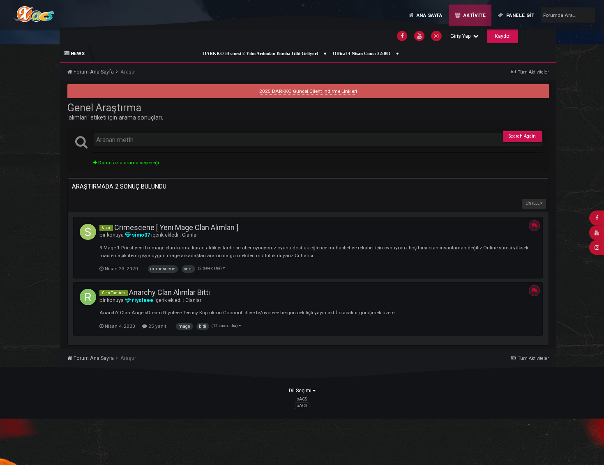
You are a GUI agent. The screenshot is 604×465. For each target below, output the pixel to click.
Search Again (522, 136)
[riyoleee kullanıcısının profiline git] (88, 297)
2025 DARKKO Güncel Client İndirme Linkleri (308, 91)
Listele (533, 203)
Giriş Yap (461, 36)
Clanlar (190, 235)
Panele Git (520, 15)
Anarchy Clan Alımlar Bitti (169, 292)
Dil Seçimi (301, 390)
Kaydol (503, 36)
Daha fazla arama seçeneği (128, 163)
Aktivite (474, 15)
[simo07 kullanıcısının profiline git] (88, 232)
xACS (302, 405)
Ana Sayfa (429, 15)
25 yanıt (156, 326)
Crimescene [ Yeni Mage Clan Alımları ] (176, 227)
